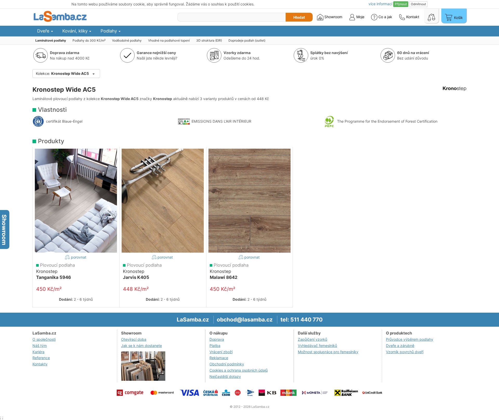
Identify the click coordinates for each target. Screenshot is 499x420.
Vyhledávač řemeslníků (317, 345)
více (380, 4)
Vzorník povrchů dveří (404, 352)
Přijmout (401, 4)
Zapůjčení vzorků (312, 339)
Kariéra (38, 352)
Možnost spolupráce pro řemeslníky (328, 352)
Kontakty (40, 364)
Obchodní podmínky (226, 364)
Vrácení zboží (221, 352)
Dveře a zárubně (400, 345)
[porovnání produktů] (431, 16)
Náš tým (39, 345)
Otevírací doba (133, 339)
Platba (214, 345)
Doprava (216, 339)
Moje (359, 17)
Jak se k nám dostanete (141, 345)
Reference (41, 358)
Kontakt (412, 17)
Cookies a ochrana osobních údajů (238, 370)
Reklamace (218, 358)
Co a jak (385, 17)
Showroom (332, 17)
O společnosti (44, 339)
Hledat (299, 17)
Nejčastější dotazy (225, 376)
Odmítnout (418, 4)
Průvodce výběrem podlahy (409, 339)
